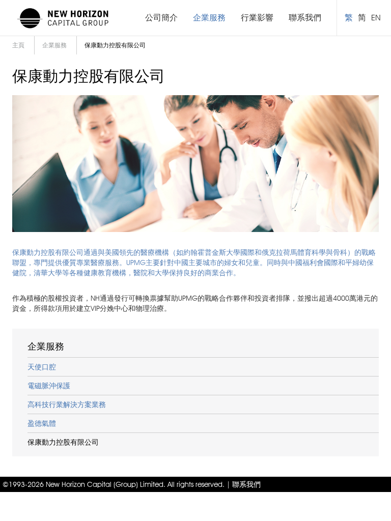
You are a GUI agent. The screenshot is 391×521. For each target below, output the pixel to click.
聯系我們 (305, 17)
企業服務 (209, 17)
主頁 (18, 45)
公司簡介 (161, 17)
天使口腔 (41, 367)
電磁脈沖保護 (48, 386)
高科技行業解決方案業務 (66, 404)
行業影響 (257, 17)
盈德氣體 (41, 423)
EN (376, 17)
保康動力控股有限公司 (63, 442)
